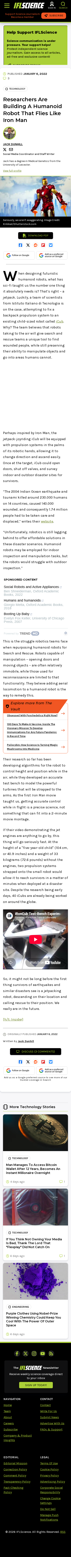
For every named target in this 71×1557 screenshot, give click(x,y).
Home (8, 1405)
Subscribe (11, 1429)
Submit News (49, 1417)
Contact (45, 1405)
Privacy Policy (49, 1475)
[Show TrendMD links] (65, 632)
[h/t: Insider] (13, 1019)
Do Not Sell (48, 1509)
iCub (59, 321)
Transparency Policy (17, 1481)
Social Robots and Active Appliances (31, 587)
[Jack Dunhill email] (11, 149)
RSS (63, 1532)
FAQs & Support (51, 1429)
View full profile (12, 170)
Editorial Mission (15, 1463)
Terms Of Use (49, 1463)
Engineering (20, 1306)
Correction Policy (15, 1469)
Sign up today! (36, 1385)
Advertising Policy (52, 1481)
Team (7, 1411)
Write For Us (48, 1411)
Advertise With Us (52, 1423)
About (8, 1417)
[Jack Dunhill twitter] (5, 149)
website (47, 521)
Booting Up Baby (16, 614)
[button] (63, 4)
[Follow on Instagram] (34, 1354)
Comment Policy (15, 1475)
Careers (9, 1423)
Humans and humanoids (22, 600)
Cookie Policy (49, 1469)
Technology (17, 88)
